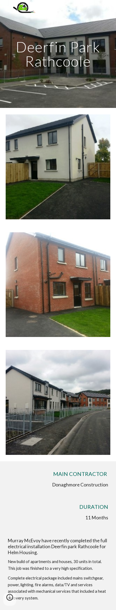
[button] (6, 7)
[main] (58, 54)
